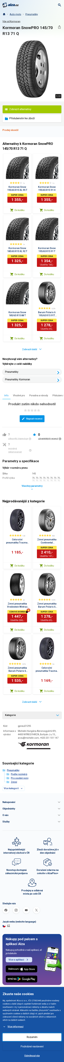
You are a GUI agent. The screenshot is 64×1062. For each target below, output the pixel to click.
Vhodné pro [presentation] (19, 395)
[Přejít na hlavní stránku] (10, 5)
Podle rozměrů (19, 774)
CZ (8, 925)
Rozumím (32, 1037)
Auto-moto (15, 14)
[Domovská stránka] (3, 14)
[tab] (6, 395)
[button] (32, 802)
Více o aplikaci (16, 959)
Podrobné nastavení (32, 1046)
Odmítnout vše (32, 1055)
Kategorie (10, 715)
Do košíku (19, 210)
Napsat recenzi (34, 418)
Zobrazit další (29, 349)
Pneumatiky (31, 14)
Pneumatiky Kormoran (17, 379)
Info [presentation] (6, 395)
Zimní (14, 782)
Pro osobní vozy (19, 778)
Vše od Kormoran (11, 21)
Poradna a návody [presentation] (38, 395)
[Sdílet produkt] (59, 27)
